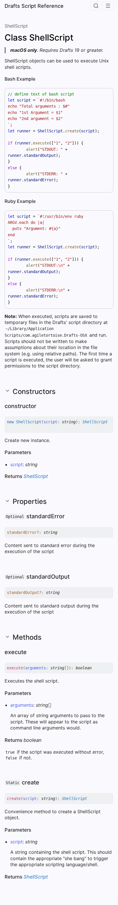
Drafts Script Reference (34, 6)
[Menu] (108, 5)
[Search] (96, 5)
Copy (103, 94)
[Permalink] (40, 79)
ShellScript (16, 26)
